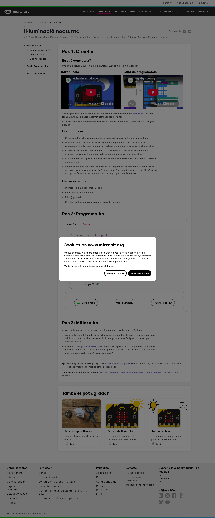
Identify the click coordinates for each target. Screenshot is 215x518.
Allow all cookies (140, 273)
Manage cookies (115, 273)
